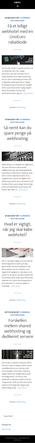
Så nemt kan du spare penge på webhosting (17, 133)
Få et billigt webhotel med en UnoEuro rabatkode (17, 34)
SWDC (17, 2)
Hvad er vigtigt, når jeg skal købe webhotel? (17, 229)
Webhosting (21, 107)
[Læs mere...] (28, 93)
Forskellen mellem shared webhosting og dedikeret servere (17, 328)
